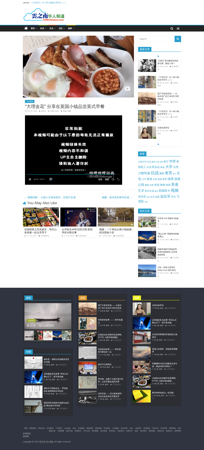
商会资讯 (143, 431)
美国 (168, 184)
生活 (42, 28)
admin (43, 111)
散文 (174, 173)
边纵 (157, 196)
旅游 (149, 179)
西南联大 (164, 190)
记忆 (61, 28)
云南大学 (142, 161)
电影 (147, 184)
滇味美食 (98, 428)
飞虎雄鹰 (60, 431)
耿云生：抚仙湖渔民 (40, 325)
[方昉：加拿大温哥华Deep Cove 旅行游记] (148, 266)
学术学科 (164, 428)
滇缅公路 (52, 431)
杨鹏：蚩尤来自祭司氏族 (117, 197)
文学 (144, 179)
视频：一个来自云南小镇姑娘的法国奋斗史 (115, 231)
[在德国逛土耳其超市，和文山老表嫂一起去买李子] (41, 209)
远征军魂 (69, 431)
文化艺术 (155, 428)
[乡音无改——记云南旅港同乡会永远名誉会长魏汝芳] (88, 392)
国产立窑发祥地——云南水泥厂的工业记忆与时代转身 (168, 96)
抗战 (155, 172)
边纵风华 (121, 431)
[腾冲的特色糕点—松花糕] (142, 391)
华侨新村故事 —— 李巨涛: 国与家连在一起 (109, 350)
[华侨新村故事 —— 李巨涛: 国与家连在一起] (88, 347)
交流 (149, 161)
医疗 (166, 161)
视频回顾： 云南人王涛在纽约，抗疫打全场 (50, 197)
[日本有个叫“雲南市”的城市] (148, 217)
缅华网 (26, 436)
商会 (162, 167)
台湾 (149, 167)
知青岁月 (129, 431)
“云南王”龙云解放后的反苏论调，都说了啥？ (168, 62)
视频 (69, 111)
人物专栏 (138, 428)
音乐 (173, 196)
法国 (155, 179)
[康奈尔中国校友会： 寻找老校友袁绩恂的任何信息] (33, 386)
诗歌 (148, 197)
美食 (64, 111)
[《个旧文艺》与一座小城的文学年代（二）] (147, 77)
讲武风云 (112, 431)
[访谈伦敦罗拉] (147, 127)
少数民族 (144, 173)
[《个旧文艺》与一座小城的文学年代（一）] (147, 111)
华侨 (172, 161)
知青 (152, 185)
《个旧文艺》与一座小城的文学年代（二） (48, 2)
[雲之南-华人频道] (26, 28)
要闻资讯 (33, 428)
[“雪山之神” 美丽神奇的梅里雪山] (148, 232)
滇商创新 (152, 431)
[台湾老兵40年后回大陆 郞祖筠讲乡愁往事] (78, 209)
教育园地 (172, 428)
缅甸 (162, 185)
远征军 (165, 196)
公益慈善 (81, 428)
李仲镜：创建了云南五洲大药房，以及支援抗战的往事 (110, 380)
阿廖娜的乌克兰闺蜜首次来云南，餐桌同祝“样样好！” (164, 365)
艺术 (141, 190)
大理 (175, 167)
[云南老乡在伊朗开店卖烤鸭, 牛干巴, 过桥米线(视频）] (88, 333)
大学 (168, 166)
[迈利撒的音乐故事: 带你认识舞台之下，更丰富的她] (33, 372)
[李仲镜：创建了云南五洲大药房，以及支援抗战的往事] (88, 377)
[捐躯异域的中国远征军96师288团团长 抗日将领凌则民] (148, 248)
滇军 (164, 179)
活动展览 (50, 428)
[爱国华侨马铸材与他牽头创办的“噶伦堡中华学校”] (33, 401)
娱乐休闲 (124, 428)
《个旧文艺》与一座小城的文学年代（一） (168, 112)
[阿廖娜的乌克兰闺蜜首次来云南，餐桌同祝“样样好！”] (142, 362)
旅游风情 (31, 320)
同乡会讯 (41, 428)
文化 (51, 28)
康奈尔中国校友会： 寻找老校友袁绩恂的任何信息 (56, 389)
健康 (153, 161)
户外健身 (115, 428)
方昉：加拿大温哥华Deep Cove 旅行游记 (167, 268)
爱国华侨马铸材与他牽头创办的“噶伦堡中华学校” (56, 404)
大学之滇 (86, 431)
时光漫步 (107, 428)
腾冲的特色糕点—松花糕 (163, 392)
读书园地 (146, 428)
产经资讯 (58, 428)
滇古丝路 (103, 431)
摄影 (161, 173)
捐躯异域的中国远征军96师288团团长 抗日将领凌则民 (167, 252)
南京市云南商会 (105, 364)
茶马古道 (149, 190)
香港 (146, 202)
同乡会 (156, 167)
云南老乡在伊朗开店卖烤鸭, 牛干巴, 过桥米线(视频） (110, 336)
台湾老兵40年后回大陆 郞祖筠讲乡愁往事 (77, 231)
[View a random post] (178, 28)
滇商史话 (169, 431)
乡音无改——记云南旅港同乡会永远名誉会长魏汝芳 (110, 395)
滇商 (70, 28)
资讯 (33, 28)
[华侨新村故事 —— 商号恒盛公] (88, 318)
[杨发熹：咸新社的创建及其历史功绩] (33, 357)
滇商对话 (160, 431)
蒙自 (156, 191)
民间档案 (95, 431)
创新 (161, 162)
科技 (156, 184)
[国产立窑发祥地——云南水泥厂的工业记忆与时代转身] (147, 93)
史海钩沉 (78, 431)
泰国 (160, 179)
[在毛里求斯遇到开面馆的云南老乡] (142, 333)
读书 (152, 196)
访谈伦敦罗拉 (163, 127)
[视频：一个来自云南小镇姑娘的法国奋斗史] (116, 209)
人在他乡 (29, 101)
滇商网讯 (177, 431)
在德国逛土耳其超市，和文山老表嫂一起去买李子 (40, 231)
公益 (157, 161)
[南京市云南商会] (88, 363)
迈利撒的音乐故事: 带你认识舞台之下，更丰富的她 (56, 375)
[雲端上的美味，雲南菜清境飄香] (142, 347)
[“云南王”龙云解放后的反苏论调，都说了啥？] (147, 60)
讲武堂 (142, 196)
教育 (168, 172)
